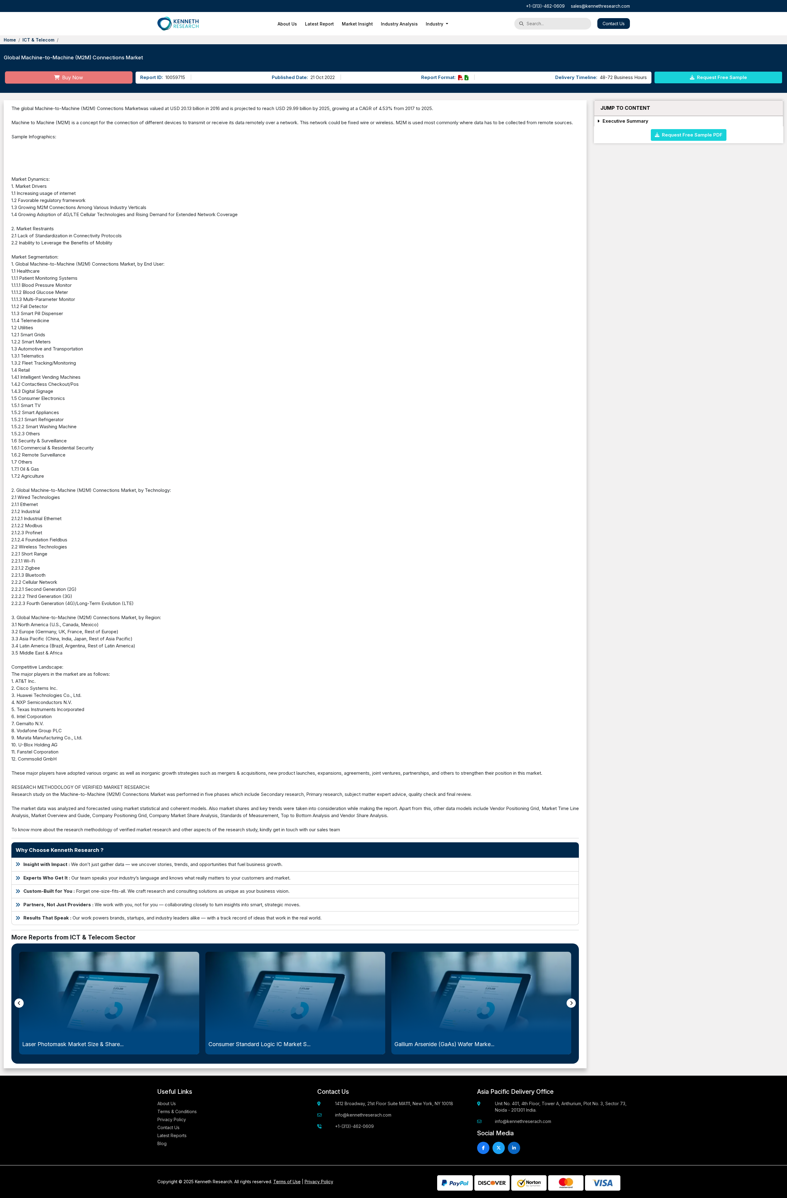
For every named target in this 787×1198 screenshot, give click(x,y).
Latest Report (319, 23)
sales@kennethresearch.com (600, 6)
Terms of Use (287, 1181)
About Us (287, 23)
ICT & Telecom (38, 39)
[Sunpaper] (178, 23)
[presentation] (19, 1003)
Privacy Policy (171, 1119)
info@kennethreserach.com (363, 1114)
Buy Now (72, 77)
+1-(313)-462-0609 (545, 6)
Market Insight (357, 23)
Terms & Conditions (177, 1111)
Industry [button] (435, 23)
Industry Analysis (399, 23)
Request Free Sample (721, 77)
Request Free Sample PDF (690, 134)
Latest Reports (172, 1135)
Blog (162, 1143)
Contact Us (614, 23)
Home (10, 39)
